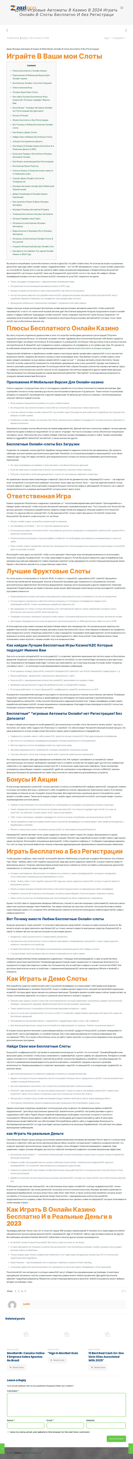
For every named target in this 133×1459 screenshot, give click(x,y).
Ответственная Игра (22, 87)
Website (90, 1420)
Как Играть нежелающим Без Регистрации (33, 161)
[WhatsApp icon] (111, 1452)
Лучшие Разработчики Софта (26, 218)
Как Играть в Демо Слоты (25, 132)
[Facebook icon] (114, 1452)
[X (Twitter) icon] (117, 1452)
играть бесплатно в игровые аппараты (93, 348)
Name (11, 1420)
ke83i (24, 38)
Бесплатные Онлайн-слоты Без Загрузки (32, 83)
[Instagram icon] (122, 1452)
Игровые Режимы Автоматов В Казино (31, 209)
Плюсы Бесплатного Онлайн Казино (30, 70)
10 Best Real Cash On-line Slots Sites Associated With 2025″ (106, 1356)
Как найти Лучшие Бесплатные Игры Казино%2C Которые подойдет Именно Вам (31, 100)
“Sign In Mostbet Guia (63, 1353)
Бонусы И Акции (20, 115)
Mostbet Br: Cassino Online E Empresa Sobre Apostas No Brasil (26, 1356)
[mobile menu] (122, 8)
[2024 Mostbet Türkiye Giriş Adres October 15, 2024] (130, 1448)
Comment (13, 1391)
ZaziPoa (18, 1452)
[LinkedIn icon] (120, 1452)
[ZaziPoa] (23, 8)
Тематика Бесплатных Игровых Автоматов (33, 214)
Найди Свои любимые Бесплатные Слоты (32, 137)
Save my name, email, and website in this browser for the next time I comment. (50, 1432)
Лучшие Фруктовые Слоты (25, 92)
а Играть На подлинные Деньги (27, 141)
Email (50, 1420)
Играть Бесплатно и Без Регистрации (30, 120)
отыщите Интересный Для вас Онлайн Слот (33, 246)
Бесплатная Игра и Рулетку (26, 166)
